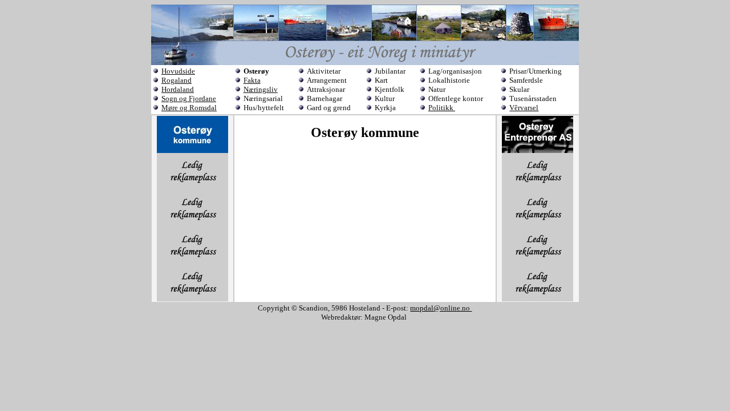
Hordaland (177, 89)
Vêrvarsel (523, 107)
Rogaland (176, 80)
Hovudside (178, 71)
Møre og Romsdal (189, 107)
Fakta (252, 80)
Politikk (441, 107)
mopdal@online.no (441, 308)
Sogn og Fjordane (188, 98)
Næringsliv (261, 89)
